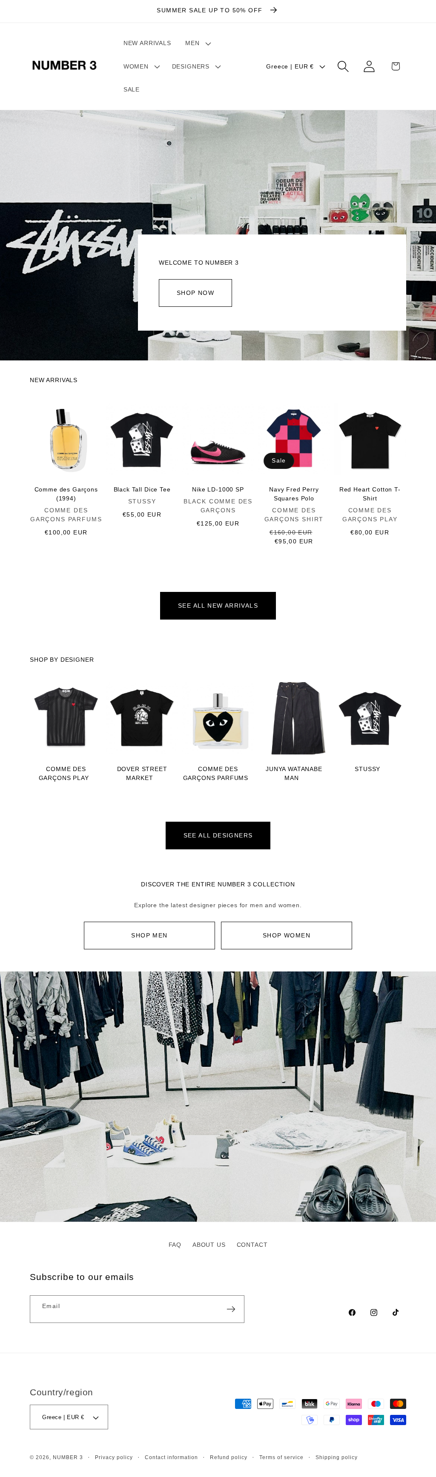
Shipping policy (337, 1457)
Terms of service (281, 1457)
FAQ (175, 1244)
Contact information (171, 1457)
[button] (197, 43)
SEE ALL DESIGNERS (218, 835)
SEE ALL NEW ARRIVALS (218, 605)
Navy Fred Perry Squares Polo (294, 494)
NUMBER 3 (68, 1457)
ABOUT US (209, 1244)
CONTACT (252, 1244)
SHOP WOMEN (286, 935)
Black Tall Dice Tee (142, 489)
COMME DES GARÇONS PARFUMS (216, 773)
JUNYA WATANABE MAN (294, 773)
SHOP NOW (195, 292)
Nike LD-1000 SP (218, 489)
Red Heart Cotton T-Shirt (370, 494)
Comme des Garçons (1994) (66, 494)
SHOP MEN (149, 935)
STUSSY (367, 769)
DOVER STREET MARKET (142, 773)
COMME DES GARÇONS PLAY (64, 773)
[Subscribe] (231, 1309)
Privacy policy (114, 1457)
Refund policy (228, 1457)
